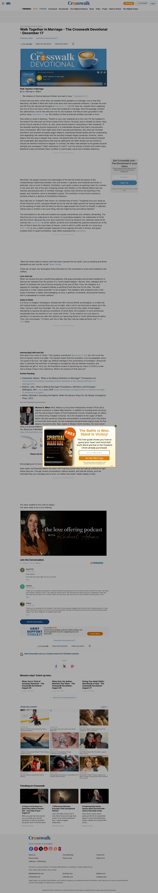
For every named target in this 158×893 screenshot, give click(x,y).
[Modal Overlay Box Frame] (79, 446)
